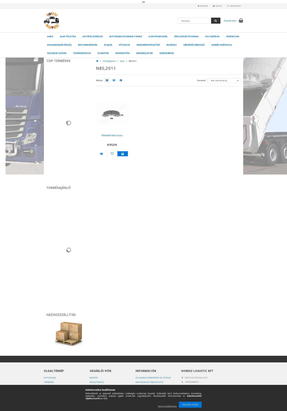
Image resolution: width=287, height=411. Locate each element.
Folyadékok (212, 36)
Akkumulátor (144, 53)
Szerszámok (166, 53)
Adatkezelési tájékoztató (149, 382)
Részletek (101, 153)
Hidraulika (232, 36)
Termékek (49, 382)
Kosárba (122, 153)
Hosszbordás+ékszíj (59, 44)
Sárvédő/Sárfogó (194, 44)
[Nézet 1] (106, 80)
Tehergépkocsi (82, 53)
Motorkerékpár (87, 44)
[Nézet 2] (113, 80)
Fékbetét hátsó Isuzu (112, 135)
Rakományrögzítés (148, 44)
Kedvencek (235, 6)
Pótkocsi (124, 44)
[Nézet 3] (120, 80)
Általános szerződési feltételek (153, 377)
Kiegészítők (122, 53)
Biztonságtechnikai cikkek (125, 36)
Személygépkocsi (221, 44)
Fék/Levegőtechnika (186, 36)
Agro (50, 36)
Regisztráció (97, 382)
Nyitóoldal (50, 377)
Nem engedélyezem (167, 406)
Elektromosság (158, 36)
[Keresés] (215, 21)
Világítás (103, 53)
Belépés (204, 6)
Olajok (108, 44)
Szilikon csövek (57, 53)
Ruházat (172, 44)
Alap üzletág (68, 36)
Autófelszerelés (93, 36)
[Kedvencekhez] (112, 153)
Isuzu (122, 61)
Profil (219, 6)
